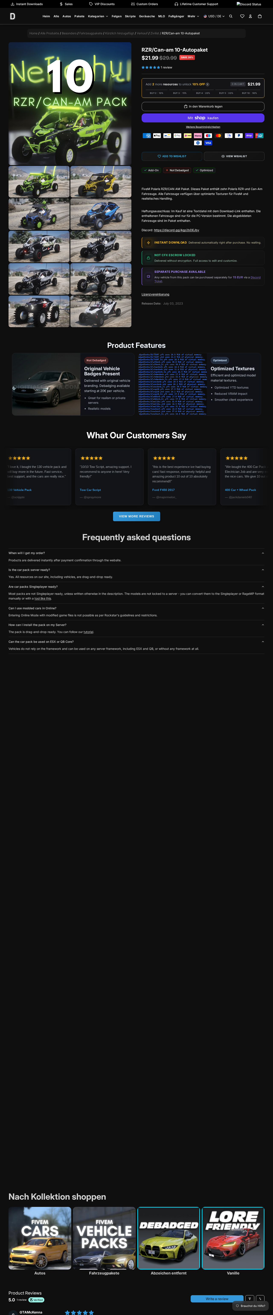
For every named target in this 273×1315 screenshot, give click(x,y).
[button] (151, 67)
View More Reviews (136, 516)
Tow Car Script (40, 490)
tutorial (88, 632)
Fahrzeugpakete (90, 33)
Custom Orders (147, 4)
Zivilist (154, 33)
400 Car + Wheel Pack (190, 490)
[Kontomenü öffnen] (250, 16)
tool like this (43, 598)
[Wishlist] (242, 16)
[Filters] (249, 1298)
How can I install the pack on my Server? (37, 625)
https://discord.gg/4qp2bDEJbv (176, 230)
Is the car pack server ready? (29, 570)
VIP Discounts (105, 4)
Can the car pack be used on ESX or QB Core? (41, 641)
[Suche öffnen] (230, 16)
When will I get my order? (27, 553)
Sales (69, 4)
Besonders (69, 33)
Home (33, 33)
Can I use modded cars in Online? (32, 608)
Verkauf (142, 33)
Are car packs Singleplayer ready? (33, 586)
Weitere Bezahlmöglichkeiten (203, 126)
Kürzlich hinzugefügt (119, 33)
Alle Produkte (49, 33)
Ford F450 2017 (114, 490)
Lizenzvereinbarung (155, 294)
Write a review (217, 1299)
